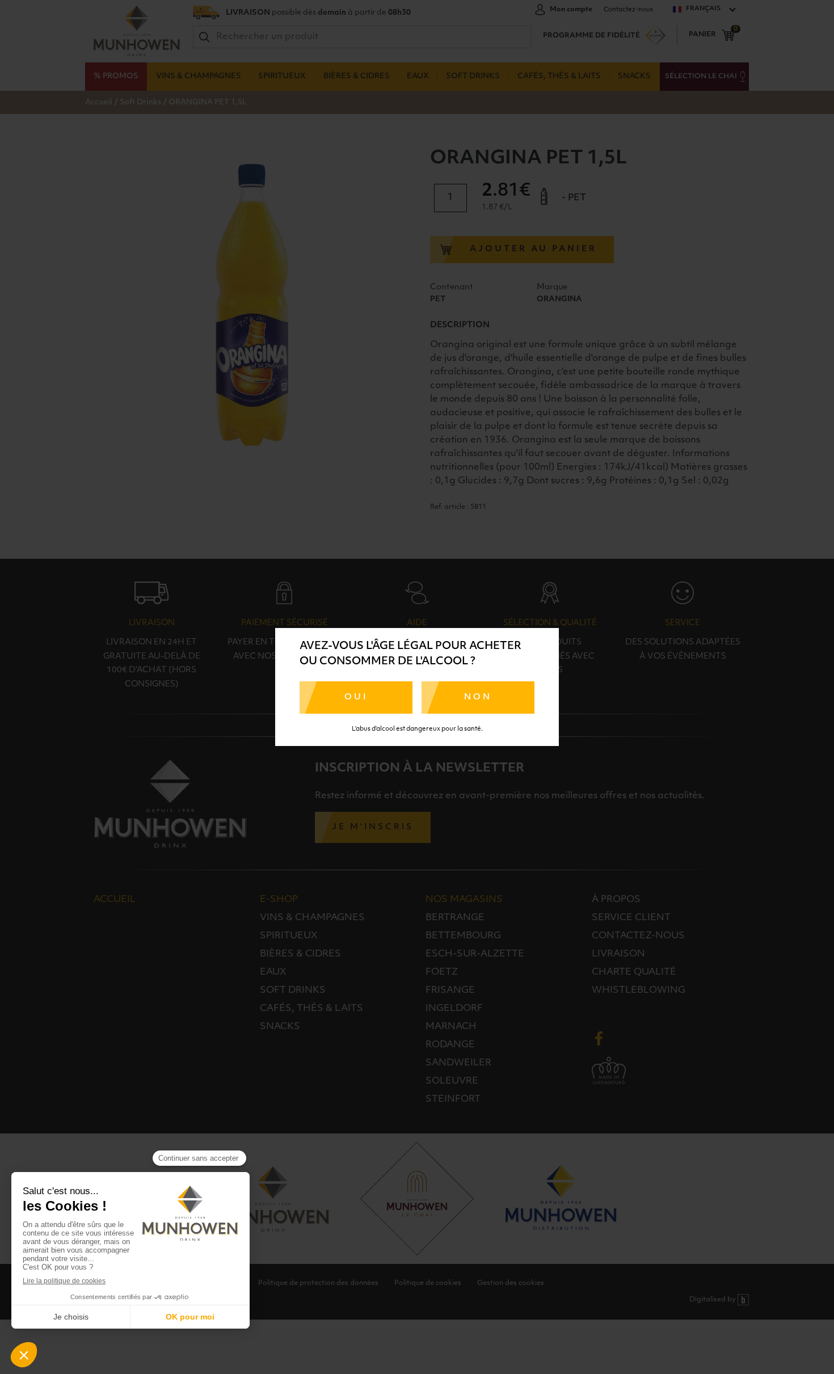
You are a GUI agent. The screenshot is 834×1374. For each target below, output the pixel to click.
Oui (356, 697)
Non (478, 697)
